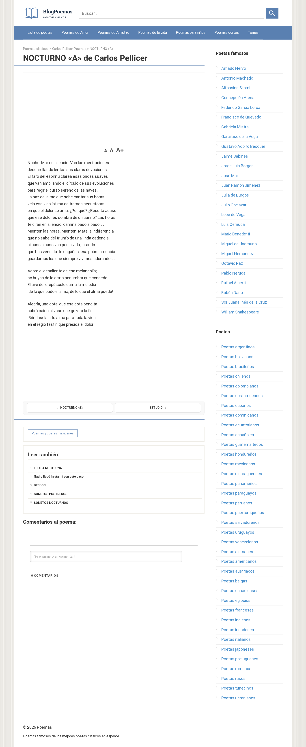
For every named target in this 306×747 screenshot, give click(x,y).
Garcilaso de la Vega (239, 136)
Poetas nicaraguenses (241, 473)
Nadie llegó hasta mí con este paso (59, 476)
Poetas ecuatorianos (240, 425)
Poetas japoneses (237, 649)
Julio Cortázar (233, 205)
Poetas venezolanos (239, 542)
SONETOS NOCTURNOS (51, 502)
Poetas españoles (237, 434)
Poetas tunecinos (237, 688)
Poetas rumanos (236, 668)
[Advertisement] (114, 106)
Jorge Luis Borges (237, 165)
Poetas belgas (234, 581)
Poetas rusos (233, 678)
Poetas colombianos (240, 386)
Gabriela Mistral (235, 127)
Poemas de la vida (152, 32)
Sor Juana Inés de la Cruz (244, 302)
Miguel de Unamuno (239, 243)
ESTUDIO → (157, 407)
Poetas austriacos (238, 571)
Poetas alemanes (237, 551)
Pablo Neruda (233, 273)
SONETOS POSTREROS (50, 494)
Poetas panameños (239, 483)
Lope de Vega (233, 214)
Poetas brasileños (237, 366)
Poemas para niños (190, 32)
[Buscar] (272, 13)
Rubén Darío (232, 292)
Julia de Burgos (235, 195)
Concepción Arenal (238, 97)
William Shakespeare (240, 312)
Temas (253, 32)
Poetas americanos (239, 561)
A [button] (105, 150)
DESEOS (40, 485)
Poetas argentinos (238, 347)
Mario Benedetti (235, 234)
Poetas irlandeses (237, 629)
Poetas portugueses (239, 658)
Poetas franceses (237, 610)
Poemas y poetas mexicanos (53, 433)
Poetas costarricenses (242, 395)
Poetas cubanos (236, 405)
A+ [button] (120, 150)
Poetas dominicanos (240, 415)
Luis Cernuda (233, 224)
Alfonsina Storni (235, 87)
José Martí (231, 175)
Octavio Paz (232, 263)
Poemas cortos (226, 32)
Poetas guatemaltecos (242, 444)
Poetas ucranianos (238, 698)
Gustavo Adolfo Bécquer (243, 146)
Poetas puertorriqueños (242, 512)
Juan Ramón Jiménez (240, 185)
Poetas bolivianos (237, 356)
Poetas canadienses (240, 590)
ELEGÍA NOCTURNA (48, 468)
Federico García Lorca (240, 107)
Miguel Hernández (237, 253)
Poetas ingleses (235, 620)
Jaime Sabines (234, 156)
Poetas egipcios (235, 600)
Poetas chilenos (235, 376)
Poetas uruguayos (237, 532)
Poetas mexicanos (238, 463)
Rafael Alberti (233, 282)
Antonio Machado (237, 78)
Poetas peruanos (236, 503)
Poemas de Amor (74, 32)
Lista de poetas (40, 32)
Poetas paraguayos (238, 493)
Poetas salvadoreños (240, 522)
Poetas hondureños (239, 454)
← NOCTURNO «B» (69, 407)
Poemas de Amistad (113, 32)
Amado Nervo (233, 68)
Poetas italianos (236, 639)
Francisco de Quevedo (241, 117)
